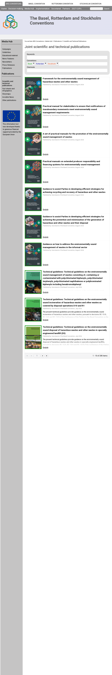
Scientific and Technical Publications (74, 41)
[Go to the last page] (47, 356)
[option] (31, 63)
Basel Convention (36, 4)
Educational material (10, 55)
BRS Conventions (38, 41)
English (45, 99)
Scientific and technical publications (7, 83)
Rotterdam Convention (62, 4)
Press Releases (8, 65)
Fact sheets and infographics (8, 90)
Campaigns (6, 49)
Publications (7, 68)
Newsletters (7, 62)
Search (106, 9)
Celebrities (6, 52)
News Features (8, 59)
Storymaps (6, 94)
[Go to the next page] (43, 356)
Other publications (9, 100)
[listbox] (28, 57)
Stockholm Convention (90, 4)
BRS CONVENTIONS (13, 4)
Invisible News (8, 97)
